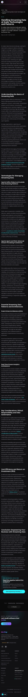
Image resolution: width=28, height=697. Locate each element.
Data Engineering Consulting (13, 591)
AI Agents (3, 673)
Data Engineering (20, 603)
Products (3, 670)
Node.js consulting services (8, 565)
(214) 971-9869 (18, 676)
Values (16, 660)
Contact (2, 682)
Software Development (6, 660)
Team (16, 655)
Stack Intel (3, 675)
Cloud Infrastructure (5, 658)
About (16, 653)
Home (2, 10)
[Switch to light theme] (20, 2)
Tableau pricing (13, 492)
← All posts (14, 606)
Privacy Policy (10, 692)
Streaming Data (11, 603)
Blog (6, 10)
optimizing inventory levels (8, 354)
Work (2, 680)
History (16, 658)
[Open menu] (25, 2)
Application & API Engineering (5, 663)
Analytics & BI (4, 655)
